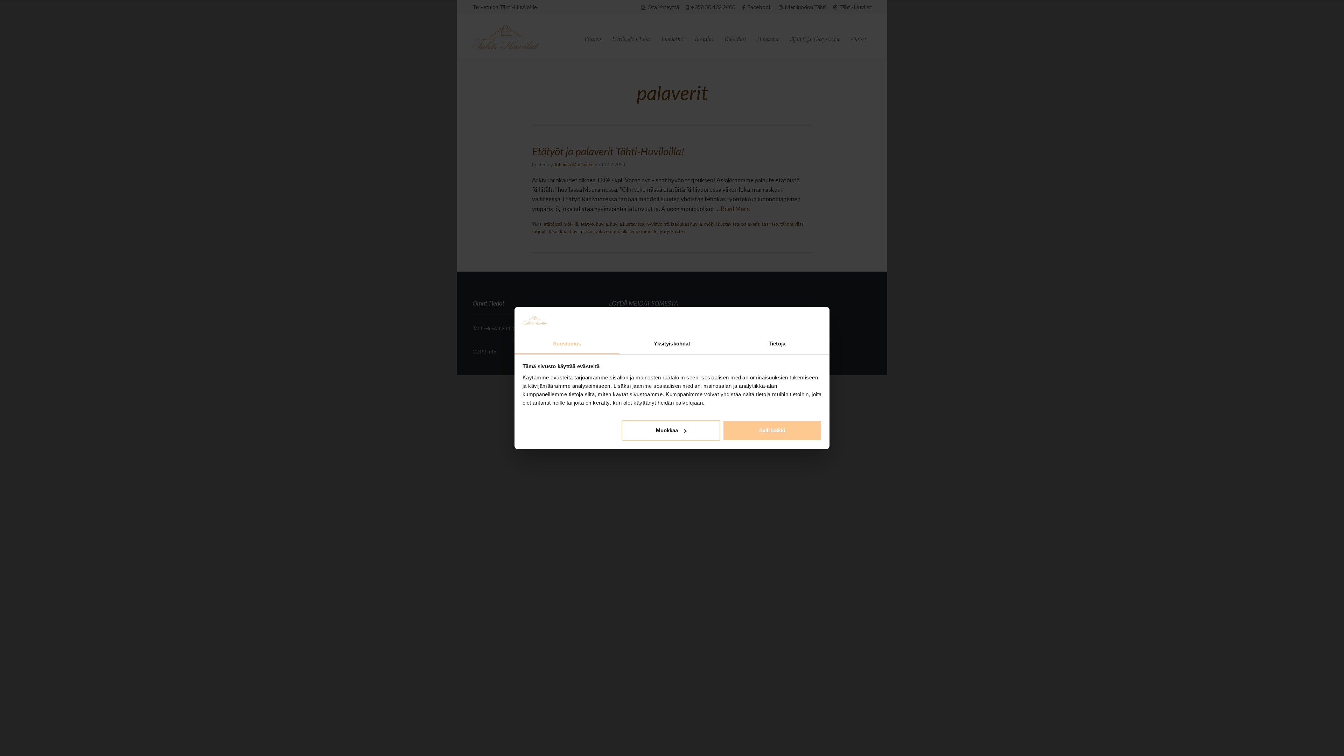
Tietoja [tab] (777, 343)
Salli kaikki (772, 430)
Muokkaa (667, 430)
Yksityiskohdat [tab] (672, 343)
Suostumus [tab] (567, 343)
